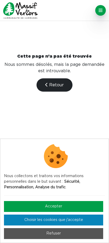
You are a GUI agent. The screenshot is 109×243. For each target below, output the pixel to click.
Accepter (53, 206)
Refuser (53, 233)
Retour (56, 85)
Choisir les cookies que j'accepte (53, 220)
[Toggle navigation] (100, 10)
